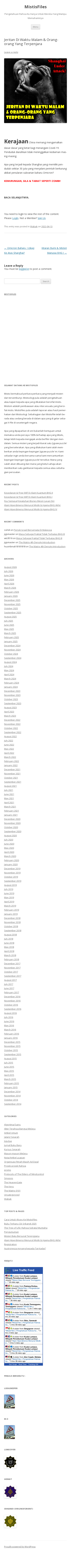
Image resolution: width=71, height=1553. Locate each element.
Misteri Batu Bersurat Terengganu (21, 1236)
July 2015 (8, 1062)
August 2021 (10, 786)
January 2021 (11, 814)
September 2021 (12, 781)
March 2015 (10, 1079)
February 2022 (11, 761)
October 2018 (11, 926)
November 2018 (12, 922)
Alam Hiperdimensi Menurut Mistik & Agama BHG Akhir (32, 505)
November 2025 (12, 604)
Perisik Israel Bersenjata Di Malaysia (33, 529)
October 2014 (11, 1099)
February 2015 (11, 1083)
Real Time (23, 1364)
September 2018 (12, 930)
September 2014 (12, 1103)
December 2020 (12, 819)
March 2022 (10, 757)
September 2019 (12, 880)
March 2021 (10, 806)
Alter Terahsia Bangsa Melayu (20, 1128)
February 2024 (11, 682)
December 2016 (12, 996)
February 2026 (11, 591)
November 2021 (12, 773)
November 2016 (12, 1000)
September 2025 (12, 612)
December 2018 (12, 918)
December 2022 (12, 719)
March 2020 (10, 856)
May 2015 (9, 1070)
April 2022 (9, 752)
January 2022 (11, 765)
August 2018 (10, 934)
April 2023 (9, 711)
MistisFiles (35, 6)
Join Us (42, 218)
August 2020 (10, 835)
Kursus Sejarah (12, 1149)
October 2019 (11, 876)
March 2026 (10, 587)
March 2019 (10, 905)
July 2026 (8, 571)
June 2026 (9, 575)
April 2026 (9, 583)
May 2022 (9, 748)
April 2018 (9, 951)
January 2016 (11, 1037)
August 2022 (10, 736)
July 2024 (8, 666)
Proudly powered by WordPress (20, 1546)
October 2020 (11, 827)
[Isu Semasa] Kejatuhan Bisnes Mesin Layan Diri (29, 501)
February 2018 (11, 959)
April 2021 (9, 802)
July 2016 (8, 1017)
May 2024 (9, 670)
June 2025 (9, 624)
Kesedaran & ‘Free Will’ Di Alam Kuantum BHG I (28, 496)
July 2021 (8, 790)
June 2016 (9, 1021)
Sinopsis (8, 1178)
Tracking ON (33, 1364)
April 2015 (9, 1075)
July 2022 (8, 740)
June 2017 (9, 988)
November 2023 (12, 695)
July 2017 (8, 984)
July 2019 (8, 889)
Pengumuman (11, 1231)
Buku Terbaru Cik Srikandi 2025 (20, 1223)
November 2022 (12, 724)
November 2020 (12, 823)
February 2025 (11, 637)
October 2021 (11, 777)
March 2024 (10, 678)
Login (15, 218)
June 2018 (9, 942)
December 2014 (12, 1091)
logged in (24, 268)
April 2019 (9, 901)
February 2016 (11, 1033)
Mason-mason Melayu (16, 1153)
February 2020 (11, 860)
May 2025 (9, 629)
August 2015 (10, 1058)
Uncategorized (11, 1194)
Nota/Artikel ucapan (14, 1157)
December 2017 (12, 963)
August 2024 (10, 662)
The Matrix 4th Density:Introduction (37, 542)
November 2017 (12, 967)
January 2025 (11, 641)
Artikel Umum (11, 1132)
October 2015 (11, 1050)
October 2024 (11, 653)
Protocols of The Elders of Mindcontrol (24, 1174)
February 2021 (11, 810)
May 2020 (9, 847)
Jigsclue (8, 1141)
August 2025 (10, 616)
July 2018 (8, 938)
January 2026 (11, 596)
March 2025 (10, 633)
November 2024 (12, 649)
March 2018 (10, 955)
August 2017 (10, 980)
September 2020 (12, 831)
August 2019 (10, 885)
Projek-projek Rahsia (15, 1165)
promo (7, 1170)
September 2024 (12, 658)
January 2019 (11, 914)
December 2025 (12, 600)
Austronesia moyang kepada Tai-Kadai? (25, 1248)
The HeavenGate (13, 1182)
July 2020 (8, 839)
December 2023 (12, 691)
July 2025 (8, 620)
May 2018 (9, 947)
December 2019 (12, 868)
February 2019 (11, 909)
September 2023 (12, 703)
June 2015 (9, 1066)
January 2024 (11, 686)
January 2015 (11, 1087)
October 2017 (11, 971)
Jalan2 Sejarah (11, 1137)
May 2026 (9, 579)
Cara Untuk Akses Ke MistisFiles (20, 1219)
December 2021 (12, 769)
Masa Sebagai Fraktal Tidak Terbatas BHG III (42, 534)
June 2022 (9, 744)
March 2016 (10, 1029)
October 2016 (11, 1004)
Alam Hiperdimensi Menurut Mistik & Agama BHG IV (30, 509)
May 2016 (9, 1025)
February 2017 (11, 992)
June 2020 (9, 843)
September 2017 (12, 975)
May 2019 (9, 897)
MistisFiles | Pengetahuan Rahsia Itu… (19, 1307)
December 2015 (12, 1042)
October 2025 (11, 608)
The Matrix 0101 (12, 1190)
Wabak (34, 226)
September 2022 (12, 732)
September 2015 (12, 1054)
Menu (35, 26)
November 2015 (12, 1046)
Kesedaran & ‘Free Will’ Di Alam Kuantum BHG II (28, 492)
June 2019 (9, 893)
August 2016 (10, 1013)
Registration (10, 1244)
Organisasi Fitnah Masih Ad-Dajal (21, 1161)
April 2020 (9, 852)
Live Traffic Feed (23, 1270)
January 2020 (11, 864)
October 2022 (11, 728)
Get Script (13, 1364)
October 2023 (11, 699)
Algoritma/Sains (12, 1124)
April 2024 (9, 674)
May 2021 (9, 798)
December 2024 (12, 645)
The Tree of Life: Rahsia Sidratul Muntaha (25, 1227)
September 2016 (12, 1008)
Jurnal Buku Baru (13, 1145)
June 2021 (9, 794)
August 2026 (10, 567)
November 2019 (12, 872)
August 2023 (10, 707)
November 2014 (12, 1095)
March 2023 (10, 715)
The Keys (9, 1186)
